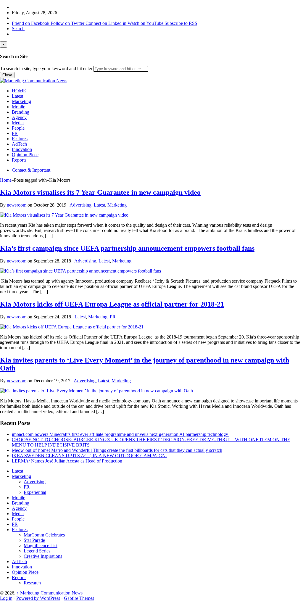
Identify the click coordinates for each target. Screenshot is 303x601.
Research (32, 582)
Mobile (18, 106)
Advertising (80, 204)
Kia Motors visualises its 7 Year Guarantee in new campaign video (100, 192)
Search (18, 28)
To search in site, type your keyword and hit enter (46, 68)
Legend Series (37, 550)
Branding (20, 112)
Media (18, 122)
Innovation (22, 149)
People (18, 127)
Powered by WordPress (38, 598)
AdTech (19, 143)
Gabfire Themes (79, 598)
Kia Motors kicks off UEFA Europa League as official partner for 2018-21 (112, 304)
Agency (19, 117)
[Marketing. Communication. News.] (33, 80)
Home (6, 180)
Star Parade (34, 540)
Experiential (35, 492)
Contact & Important (31, 170)
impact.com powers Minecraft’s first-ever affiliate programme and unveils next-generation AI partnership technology (120, 434)
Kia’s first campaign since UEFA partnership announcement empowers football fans (127, 248)
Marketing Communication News (50, 592)
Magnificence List (40, 545)
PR (15, 133)
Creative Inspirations (43, 556)
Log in (6, 598)
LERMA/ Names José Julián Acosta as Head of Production (67, 460)
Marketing (21, 101)
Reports (19, 159)
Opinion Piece (25, 154)
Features (20, 138)
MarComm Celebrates (44, 534)
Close (7, 75)
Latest (17, 96)
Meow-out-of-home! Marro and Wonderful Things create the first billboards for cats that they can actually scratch (117, 450)
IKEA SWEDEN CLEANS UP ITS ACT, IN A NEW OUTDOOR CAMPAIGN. (89, 455)
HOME (19, 90)
